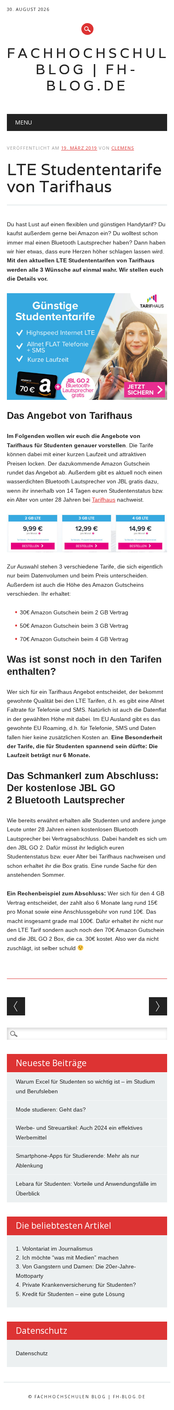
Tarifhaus (103, 499)
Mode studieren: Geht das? (51, 1109)
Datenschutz (32, 1353)
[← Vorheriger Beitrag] (16, 1006)
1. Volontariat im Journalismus (54, 1248)
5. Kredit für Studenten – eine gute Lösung (70, 1294)
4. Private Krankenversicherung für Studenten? (76, 1284)
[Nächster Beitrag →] (158, 1006)
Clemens (122, 148)
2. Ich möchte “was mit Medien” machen (67, 1257)
